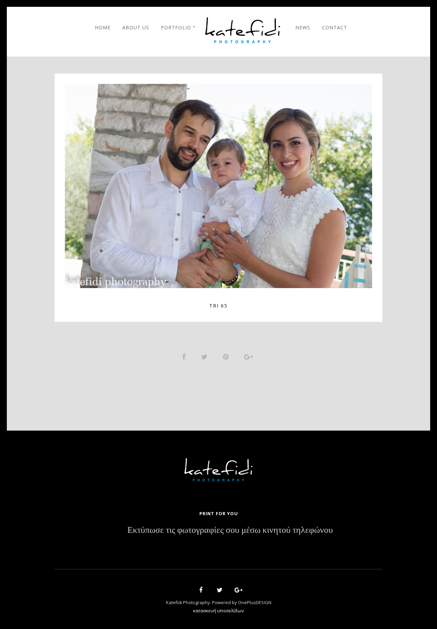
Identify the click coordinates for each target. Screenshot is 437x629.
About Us (135, 27)
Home (103, 27)
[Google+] (236, 591)
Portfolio (176, 27)
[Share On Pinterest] (227, 356)
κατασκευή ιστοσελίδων (218, 611)
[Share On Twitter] (205, 356)
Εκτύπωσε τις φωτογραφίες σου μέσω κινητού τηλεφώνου (230, 530)
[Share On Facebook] (185, 356)
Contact (334, 27)
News (302, 27)
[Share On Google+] (250, 356)
